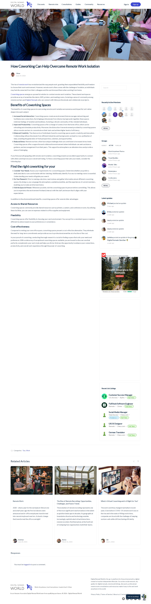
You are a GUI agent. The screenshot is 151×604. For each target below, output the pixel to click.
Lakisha (110, 237)
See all (105, 128)
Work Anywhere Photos (116, 151)
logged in (27, 564)
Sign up (135, 4)
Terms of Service (106, 594)
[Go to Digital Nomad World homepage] (21, 4)
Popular (118, 145)
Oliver (18, 73)
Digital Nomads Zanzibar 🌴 (117, 240)
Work (28, 450)
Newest (104, 145)
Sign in (126, 4)
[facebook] (123, 598)
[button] (144, 597)
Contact (123, 594)
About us (116, 594)
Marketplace (112, 171)
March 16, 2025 (67, 542)
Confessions (112, 178)
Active (111, 145)
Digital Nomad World (97, 579)
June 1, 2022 (110, 542)
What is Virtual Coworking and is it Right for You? (119, 501)
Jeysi (109, 220)
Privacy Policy (95, 594)
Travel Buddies (113, 158)
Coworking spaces (17, 94)
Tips (24, 450)
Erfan (109, 212)
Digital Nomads (31, 100)
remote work (23, 84)
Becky (64, 540)
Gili (107, 540)
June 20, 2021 (22, 542)
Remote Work (18, 501)
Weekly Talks (112, 164)
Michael (110, 203)
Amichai (21, 540)
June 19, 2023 (21, 76)
